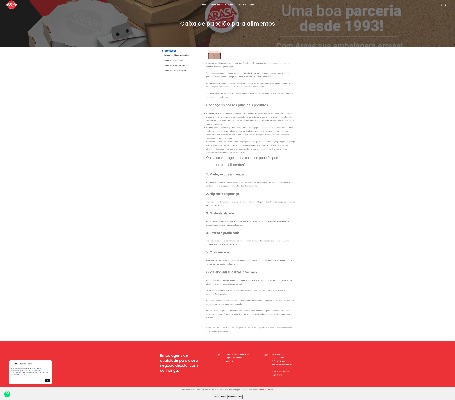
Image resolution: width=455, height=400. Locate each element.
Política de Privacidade (280, 371)
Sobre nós (215, 4)
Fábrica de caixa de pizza (173, 60)
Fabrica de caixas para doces (175, 71)
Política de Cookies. (265, 390)
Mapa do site (277, 375)
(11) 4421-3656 (278, 358)
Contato (242, 4)
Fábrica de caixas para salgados (176, 65)
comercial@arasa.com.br (281, 365)
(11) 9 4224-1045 (278, 361)
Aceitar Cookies (220, 397)
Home (203, 4)
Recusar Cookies (235, 397)
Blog (252, 4)
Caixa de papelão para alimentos (176, 55)
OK (47, 380)
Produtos (229, 4)
